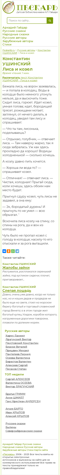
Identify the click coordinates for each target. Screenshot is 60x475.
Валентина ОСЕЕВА (19, 382)
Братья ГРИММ (15, 394)
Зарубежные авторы (17, 41)
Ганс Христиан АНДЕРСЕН (23, 401)
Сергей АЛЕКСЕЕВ (18, 379)
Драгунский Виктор (18, 339)
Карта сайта (41, 450)
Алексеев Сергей (17, 365)
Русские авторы (14, 37)
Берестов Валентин (18, 361)
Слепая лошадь (16, 290)
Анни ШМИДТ (15, 397)
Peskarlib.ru (8, 50)
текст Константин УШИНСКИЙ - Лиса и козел (22, 79)
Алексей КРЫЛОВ (17, 416)
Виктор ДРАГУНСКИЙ (20, 386)
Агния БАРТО (14, 408)
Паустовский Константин (22, 343)
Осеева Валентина (18, 357)
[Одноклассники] (8, 251)
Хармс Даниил (15, 335)
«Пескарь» (8, 454)
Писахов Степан (16, 369)
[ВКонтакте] (4, 251)
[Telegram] (17, 251)
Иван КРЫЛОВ (15, 412)
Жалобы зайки (16, 267)
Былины (11, 427)
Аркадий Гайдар (14, 27)
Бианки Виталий (16, 346)
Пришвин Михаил (17, 350)
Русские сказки (14, 31)
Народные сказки (15, 34)
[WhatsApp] (13, 251)
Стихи (7, 44)
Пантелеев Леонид (18, 354)
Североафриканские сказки (24, 431)
